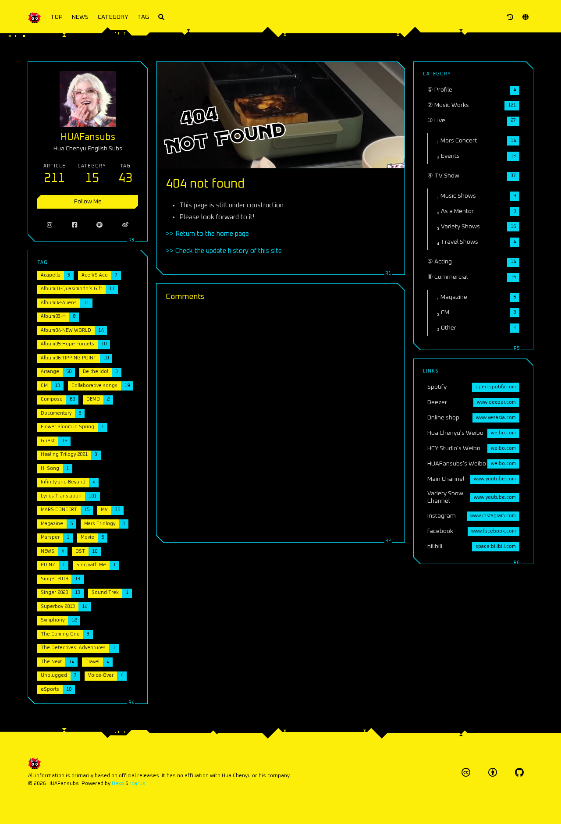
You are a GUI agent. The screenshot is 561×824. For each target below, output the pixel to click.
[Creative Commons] (465, 772)
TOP (56, 17)
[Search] (161, 17)
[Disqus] (280, 420)
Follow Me (88, 202)
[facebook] (74, 225)
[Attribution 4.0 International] (492, 772)
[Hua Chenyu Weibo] (125, 225)
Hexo (118, 783)
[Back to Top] (428, 806)
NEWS (80, 17)
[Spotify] (100, 225)
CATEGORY (113, 17)
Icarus (138, 783)
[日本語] (525, 17)
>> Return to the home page (207, 234)
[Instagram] (49, 225)
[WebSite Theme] (519, 772)
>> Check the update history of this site (224, 251)
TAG (143, 17)
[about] (510, 17)
